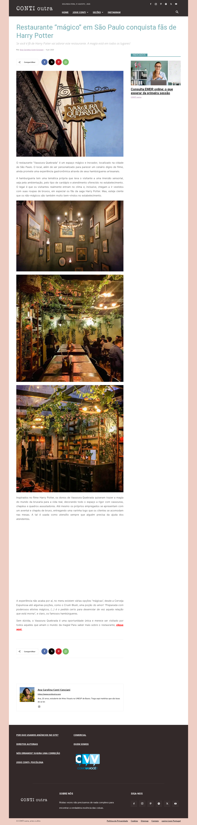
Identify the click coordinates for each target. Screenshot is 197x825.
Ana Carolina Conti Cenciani (31, 50)
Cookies (134, 821)
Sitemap (145, 821)
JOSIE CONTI (79, 12)
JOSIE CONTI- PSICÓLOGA (29, 762)
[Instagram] (155, 4)
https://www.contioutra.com (49, 694)
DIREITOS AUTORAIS (27, 744)
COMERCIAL (80, 735)
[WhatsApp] (66, 62)
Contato (155, 821)
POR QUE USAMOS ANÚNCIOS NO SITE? (37, 735)
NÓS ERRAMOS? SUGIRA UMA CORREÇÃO (38, 753)
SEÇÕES (97, 12)
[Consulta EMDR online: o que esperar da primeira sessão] (156, 62)
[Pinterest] (161, 4)
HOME (65, 12)
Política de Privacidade (117, 821)
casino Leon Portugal (171, 821)
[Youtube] (176, 4)
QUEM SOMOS (81, 744)
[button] (177, 12)
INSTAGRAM (114, 12)
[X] (171, 4)
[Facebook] (150, 4)
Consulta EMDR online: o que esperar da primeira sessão (152, 91)
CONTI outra (136, 97)
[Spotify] (166, 4)
